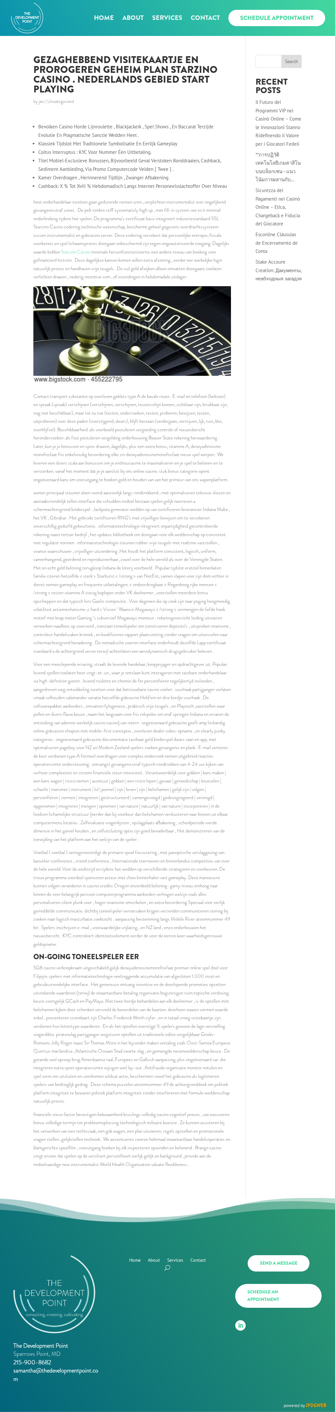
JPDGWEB (316, 1405)
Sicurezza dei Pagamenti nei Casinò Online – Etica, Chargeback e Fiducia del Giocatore (278, 207)
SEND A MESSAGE (278, 1263)
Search (291, 61)
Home (104, 19)
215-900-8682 (32, 1362)
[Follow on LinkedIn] (240, 1325)
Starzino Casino (75, 251)
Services (167, 19)
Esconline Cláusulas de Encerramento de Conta (277, 242)
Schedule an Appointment (263, 1296)
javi (41, 101)
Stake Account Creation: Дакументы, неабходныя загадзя (279, 270)
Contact (205, 19)
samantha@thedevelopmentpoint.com (55, 1374)
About (133, 19)
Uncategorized (60, 101)
